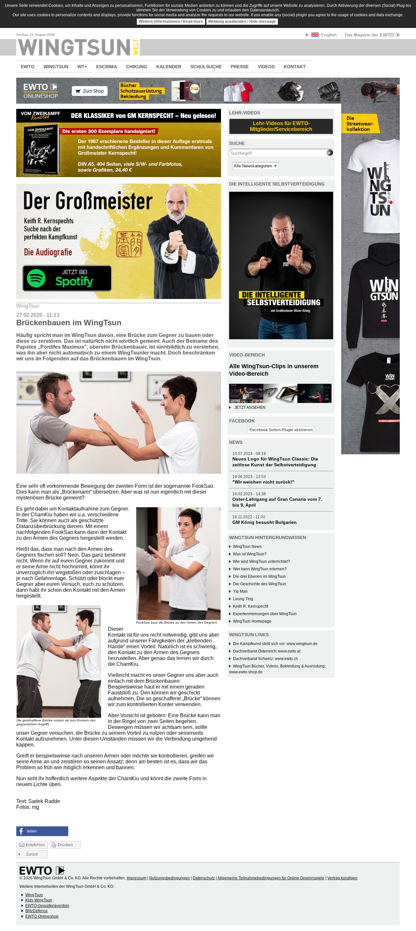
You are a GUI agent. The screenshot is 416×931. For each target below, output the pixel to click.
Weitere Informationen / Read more (171, 21)
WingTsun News (247, 546)
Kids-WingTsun (38, 900)
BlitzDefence (36, 911)
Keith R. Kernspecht (250, 606)
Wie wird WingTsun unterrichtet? (261, 561)
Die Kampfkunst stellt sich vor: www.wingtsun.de (275, 643)
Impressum (136, 878)
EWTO (27, 66)
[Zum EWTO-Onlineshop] (208, 91)
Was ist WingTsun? (249, 554)
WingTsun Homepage (252, 621)
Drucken (65, 845)
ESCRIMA (106, 66)
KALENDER (168, 66)
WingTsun (34, 895)
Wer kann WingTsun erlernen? (260, 569)
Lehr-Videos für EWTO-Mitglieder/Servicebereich (281, 126)
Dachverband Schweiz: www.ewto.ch (265, 658)
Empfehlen (35, 845)
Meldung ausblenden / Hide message (242, 21)
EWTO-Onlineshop (41, 916)
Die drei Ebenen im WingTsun (259, 576)
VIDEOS (266, 66)
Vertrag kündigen (342, 878)
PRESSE (240, 66)
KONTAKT (295, 66)
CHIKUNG (136, 66)
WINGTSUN (56, 66)
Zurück (32, 854)
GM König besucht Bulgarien (264, 522)
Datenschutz (204, 878)
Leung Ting (243, 599)
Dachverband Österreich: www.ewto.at (266, 651)
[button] (42, 831)
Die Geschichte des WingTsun (259, 584)
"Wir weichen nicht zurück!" (263, 482)
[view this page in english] (325, 36)
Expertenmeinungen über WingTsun (265, 614)
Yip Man (240, 591)
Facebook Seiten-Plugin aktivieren (281, 430)
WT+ (82, 66)
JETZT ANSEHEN (250, 407)
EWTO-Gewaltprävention (47, 905)
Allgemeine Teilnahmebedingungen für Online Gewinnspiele (270, 878)
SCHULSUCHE (206, 66)
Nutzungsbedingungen (169, 878)
